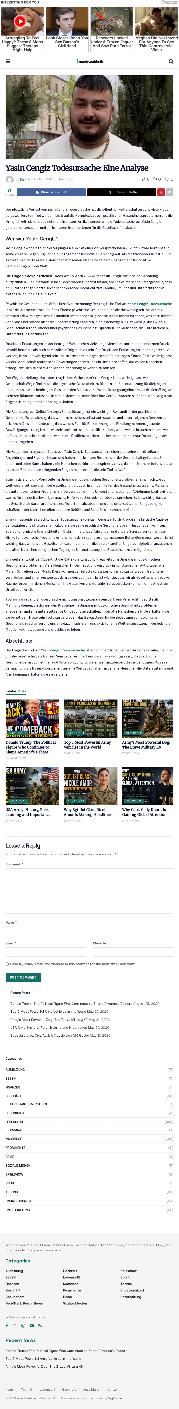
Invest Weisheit (27, 1398)
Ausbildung (15, 1069)
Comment (15, 864)
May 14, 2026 (73, 820)
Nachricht (66, 179)
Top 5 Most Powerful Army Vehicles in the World (48, 1011)
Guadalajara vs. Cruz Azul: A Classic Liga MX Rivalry (49, 1035)
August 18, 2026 (17, 758)
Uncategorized (18, 1201)
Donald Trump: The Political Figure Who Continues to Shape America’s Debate (31, 747)
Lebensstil (15, 1122)
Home (10, 1390)
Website (99, 943)
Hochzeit (17, 1130)
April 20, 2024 (44, 179)
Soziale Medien (18, 1165)
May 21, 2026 (73, 753)
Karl (23, 179)
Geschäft (13, 1096)
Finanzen (13, 1087)
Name (11, 922)
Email (11, 943)
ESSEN (11, 1078)
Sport (11, 1183)
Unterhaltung (18, 1210)
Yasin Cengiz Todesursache (150, 303)
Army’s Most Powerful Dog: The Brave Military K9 (49, 1020)
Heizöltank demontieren (28, 1104)
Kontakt (113, 1390)
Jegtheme (115, 1398)
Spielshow (14, 1174)
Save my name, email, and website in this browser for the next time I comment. (73, 964)
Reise (10, 1157)
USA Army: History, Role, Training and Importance (48, 1027)
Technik (12, 1192)
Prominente (15, 1148)
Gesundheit (15, 1113)
